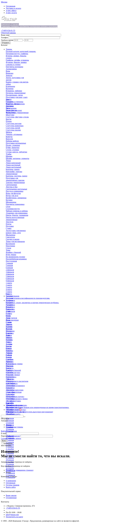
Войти (3, 431)
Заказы (9, 425)
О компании (11, 481)
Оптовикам (10, 6)
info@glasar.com (12, 515)
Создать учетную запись (11, 438)
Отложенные (11, 498)
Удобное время (7, 40)
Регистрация (11, 431)
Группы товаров (12, 485)
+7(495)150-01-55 (8, 30)
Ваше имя (5, 35)
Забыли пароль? (13, 436)
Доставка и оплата (13, 8)
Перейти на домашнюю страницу (20, 470)
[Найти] (24, 416)
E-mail (3, 433)
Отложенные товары (14, 427)
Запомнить (7, 443)
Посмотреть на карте (14, 517)
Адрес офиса (11, 10)
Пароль (4, 436)
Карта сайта (11, 487)
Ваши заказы (11, 495)
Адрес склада (11, 13)
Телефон (4, 38)
